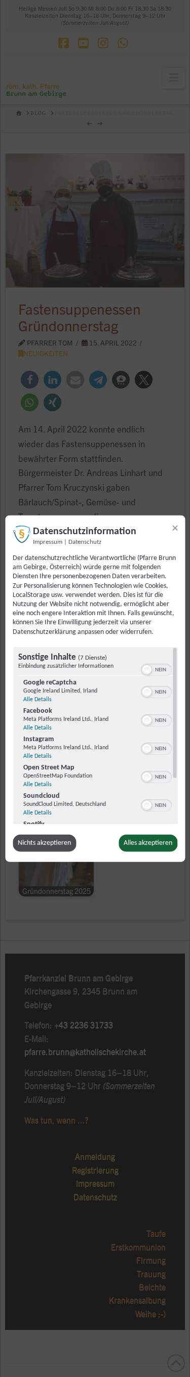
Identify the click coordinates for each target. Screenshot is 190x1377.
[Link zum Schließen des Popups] (174, 528)
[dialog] (95, 688)
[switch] (155, 669)
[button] (146, 669)
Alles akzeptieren (148, 843)
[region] (95, 735)
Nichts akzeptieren (44, 843)
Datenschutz (84, 542)
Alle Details (37, 700)
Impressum (47, 542)
